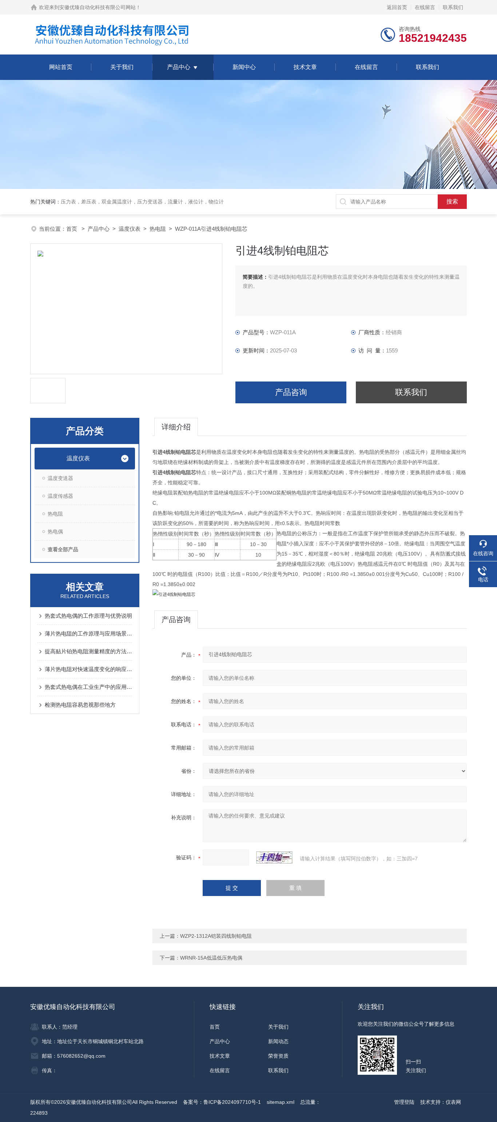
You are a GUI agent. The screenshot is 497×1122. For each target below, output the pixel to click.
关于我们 (122, 67)
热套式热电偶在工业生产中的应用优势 (88, 687)
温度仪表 (129, 229)
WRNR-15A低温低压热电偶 (211, 958)
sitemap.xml (280, 1102)
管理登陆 (404, 1102)
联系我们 (453, 7)
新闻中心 (244, 67)
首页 (72, 229)
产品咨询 (291, 392)
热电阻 (158, 229)
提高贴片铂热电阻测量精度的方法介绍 (88, 651)
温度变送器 (60, 478)
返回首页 (397, 7)
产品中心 (178, 67)
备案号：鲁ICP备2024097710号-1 (222, 1102)
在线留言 (425, 7)
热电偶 (55, 531)
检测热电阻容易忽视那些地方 (80, 705)
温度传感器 (60, 496)
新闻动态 (278, 1041)
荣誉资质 (278, 1056)
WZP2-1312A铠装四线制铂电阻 (216, 936)
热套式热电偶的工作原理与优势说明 (88, 616)
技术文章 (305, 67)
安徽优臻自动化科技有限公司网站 (97, 7)
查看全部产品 (63, 549)
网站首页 (60, 67)
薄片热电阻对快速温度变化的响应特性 (88, 669)
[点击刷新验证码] (274, 857)
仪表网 (453, 1102)
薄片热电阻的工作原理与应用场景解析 (88, 633)
